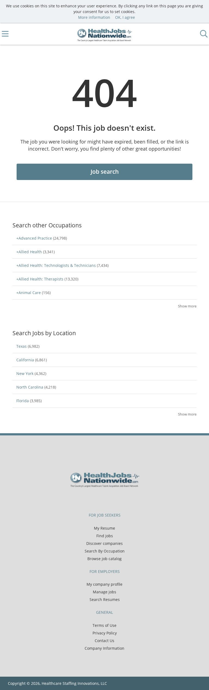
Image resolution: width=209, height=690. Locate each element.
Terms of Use (104, 625)
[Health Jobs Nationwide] (104, 33)
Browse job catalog (104, 558)
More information (94, 17)
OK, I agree (125, 17)
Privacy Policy (105, 633)
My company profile (104, 584)
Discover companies (104, 543)
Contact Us (104, 640)
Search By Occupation (105, 551)
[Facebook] (92, 499)
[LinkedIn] (110, 499)
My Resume (104, 528)
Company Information (104, 648)
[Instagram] (118, 499)
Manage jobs (104, 591)
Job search (105, 171)
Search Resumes (105, 599)
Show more (187, 306)
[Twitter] (101, 499)
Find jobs (104, 535)
